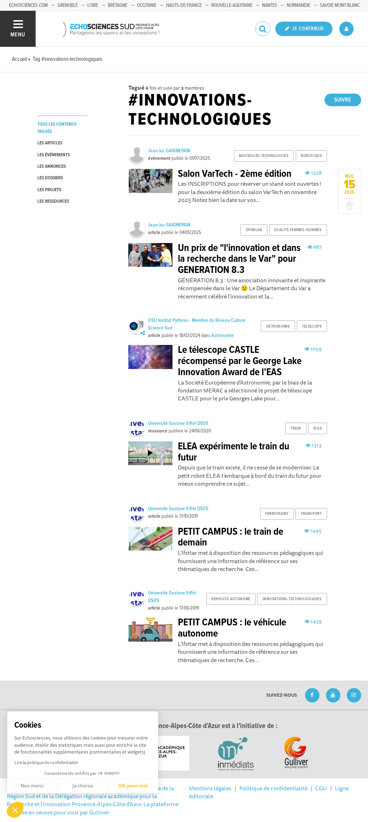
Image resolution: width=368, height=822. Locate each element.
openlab (254, 230)
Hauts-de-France (184, 5)
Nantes (269, 5)
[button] (15, 809)
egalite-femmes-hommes (298, 230)
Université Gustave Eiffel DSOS (178, 423)
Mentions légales (210, 788)
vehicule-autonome (230, 599)
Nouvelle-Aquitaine (231, 5)
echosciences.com (28, 5)
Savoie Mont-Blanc (340, 5)
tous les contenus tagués (57, 127)
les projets (49, 190)
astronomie (278, 326)
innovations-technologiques (292, 599)
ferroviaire (276, 513)
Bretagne (117, 5)
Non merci (32, 786)
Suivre (342, 100)
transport (311, 513)
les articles (49, 143)
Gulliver (99, 812)
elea (317, 428)
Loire (92, 5)
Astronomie (222, 335)
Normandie (298, 5)
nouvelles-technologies (264, 155)
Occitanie (146, 5)
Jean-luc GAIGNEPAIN (169, 151)
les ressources (53, 201)
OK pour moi (133, 786)
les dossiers (50, 178)
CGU (321, 788)
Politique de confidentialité (273, 788)
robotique (311, 155)
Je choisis (82, 786)
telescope (312, 326)
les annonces (51, 166)
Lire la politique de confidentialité (46, 762)
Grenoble (68, 5)
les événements (53, 155)
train (295, 428)
